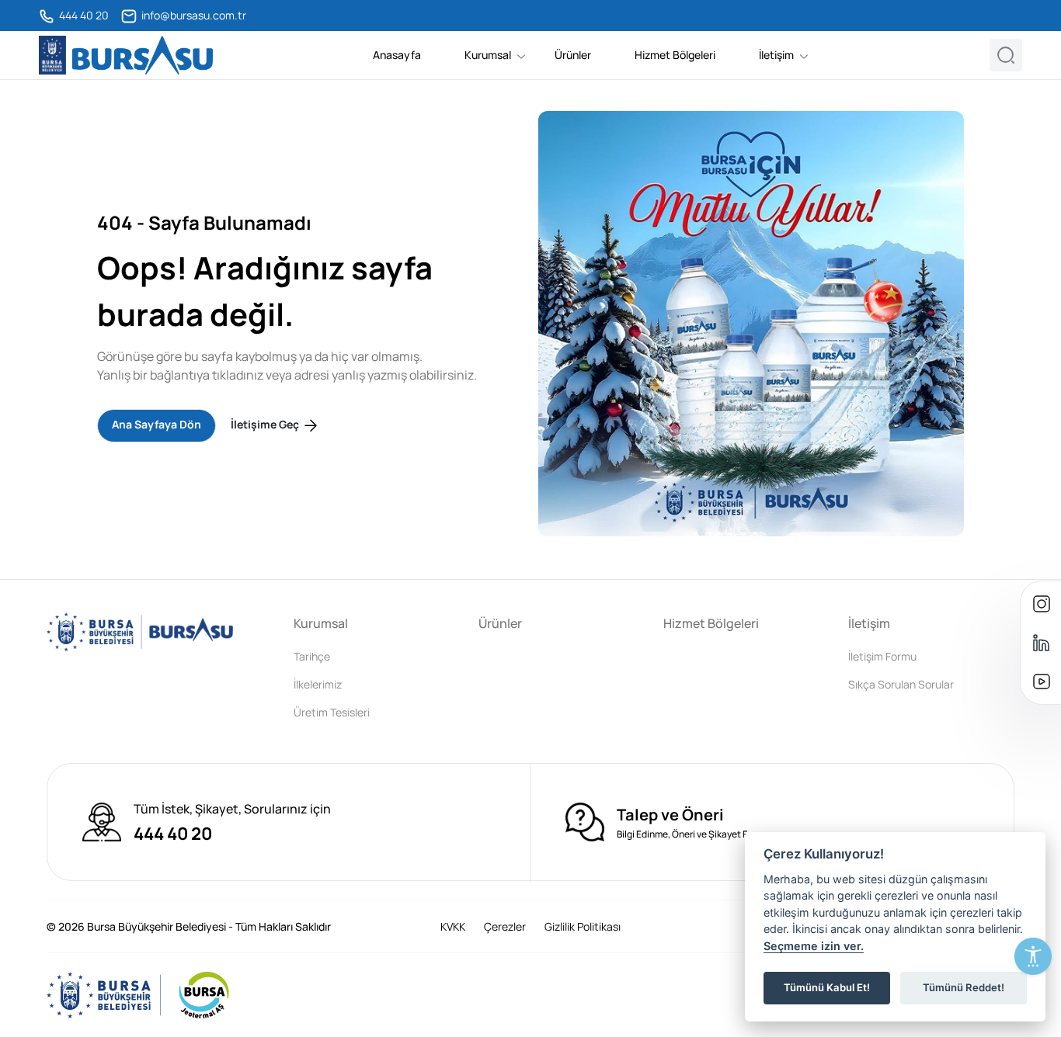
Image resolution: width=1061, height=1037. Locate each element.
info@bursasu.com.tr (192, 15)
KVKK (452, 926)
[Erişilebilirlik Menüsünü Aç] (1033, 956)
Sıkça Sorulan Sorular (901, 684)
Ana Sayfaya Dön (156, 424)
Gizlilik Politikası (582, 926)
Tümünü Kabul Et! (827, 987)
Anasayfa (397, 54)
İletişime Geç (266, 424)
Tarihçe (312, 656)
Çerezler (505, 926)
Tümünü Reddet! (963, 987)
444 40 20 (83, 15)
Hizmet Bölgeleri (675, 54)
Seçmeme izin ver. (814, 945)
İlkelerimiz (318, 684)
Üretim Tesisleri (332, 712)
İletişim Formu (882, 656)
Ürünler (573, 54)
